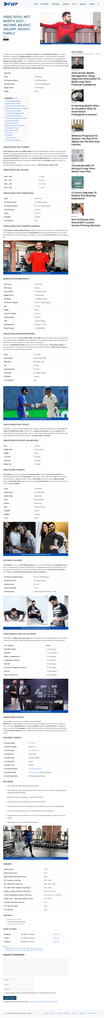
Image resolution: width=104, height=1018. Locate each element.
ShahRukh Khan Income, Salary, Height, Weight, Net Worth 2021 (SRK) (24, 950)
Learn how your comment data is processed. (43, 1001)
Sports (74, 4)
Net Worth (44, 4)
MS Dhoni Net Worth (14, 919)
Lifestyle (66, 4)
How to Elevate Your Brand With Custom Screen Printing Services (86, 222)
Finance (91, 4)
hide (15, 98)
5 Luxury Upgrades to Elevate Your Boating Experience (84, 195)
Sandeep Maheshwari (35, 769)
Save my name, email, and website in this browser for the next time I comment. (30, 993)
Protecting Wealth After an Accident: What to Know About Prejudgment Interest (85, 110)
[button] (98, 4)
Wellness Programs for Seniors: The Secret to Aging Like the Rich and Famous (85, 140)
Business (83, 4)
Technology (55, 4)
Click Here (56, 934)
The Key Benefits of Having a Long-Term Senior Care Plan (83, 168)
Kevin (4, 37)
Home (36, 4)
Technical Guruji (34, 772)
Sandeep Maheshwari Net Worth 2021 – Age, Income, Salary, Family (23, 948)
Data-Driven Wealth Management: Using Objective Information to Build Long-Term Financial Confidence (86, 78)
